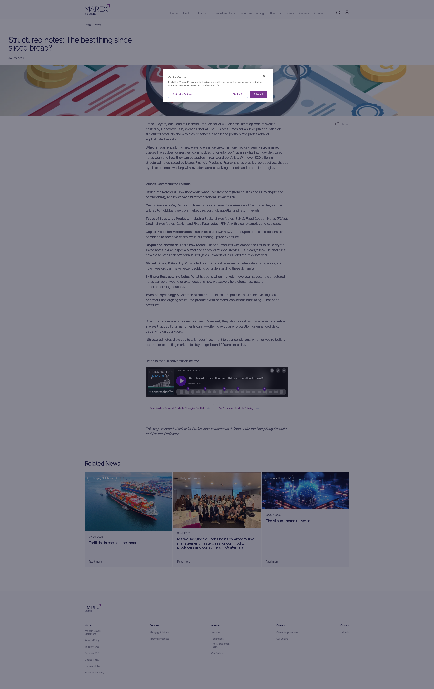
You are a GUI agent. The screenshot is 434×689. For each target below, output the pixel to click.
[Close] (264, 76)
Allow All (258, 94)
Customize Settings (182, 94)
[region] (218, 85)
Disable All (238, 94)
